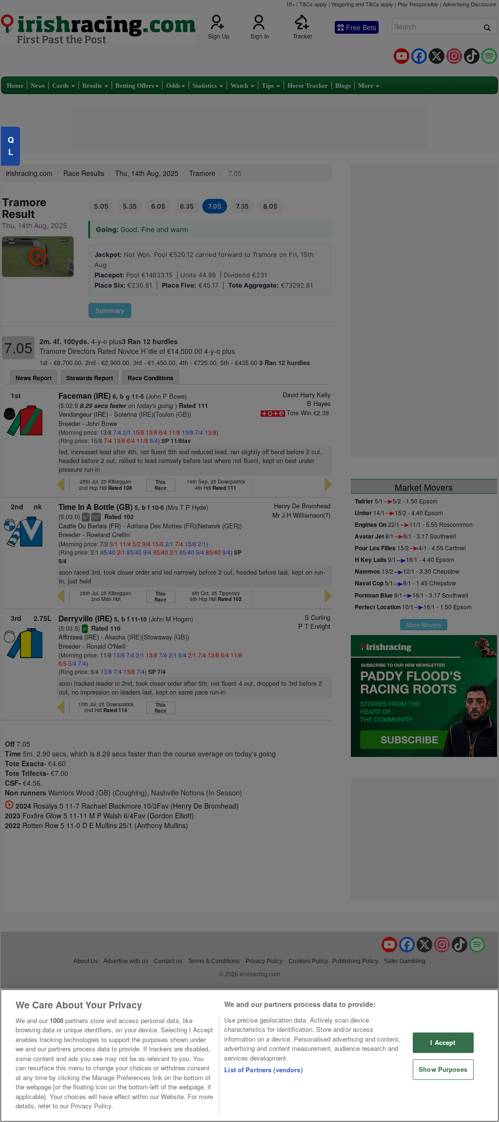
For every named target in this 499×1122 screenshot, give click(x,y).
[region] (249, 1055)
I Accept (442, 1042)
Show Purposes (443, 1069)
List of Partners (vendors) (263, 1069)
